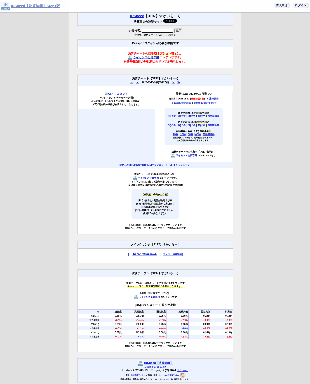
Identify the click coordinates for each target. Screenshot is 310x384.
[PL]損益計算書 (138, 165)
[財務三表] (124, 165)
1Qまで (172, 116)
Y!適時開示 (213, 98)
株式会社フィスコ (138, 375)
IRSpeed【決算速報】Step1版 (35, 6)
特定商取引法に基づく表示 (155, 367)
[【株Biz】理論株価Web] (142, 254)
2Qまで (182, 116)
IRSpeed (137, 16)
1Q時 (175, 134)
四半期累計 (213, 116)
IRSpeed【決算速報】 (158, 363)
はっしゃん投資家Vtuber (169, 375)
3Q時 (190, 134)
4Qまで (201, 116)
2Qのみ (182, 125)
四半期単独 (213, 125)
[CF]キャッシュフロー (180, 165)
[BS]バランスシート (157, 165)
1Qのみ (172, 125)
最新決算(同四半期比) (205, 103)
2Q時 (183, 134)
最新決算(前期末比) (181, 103)
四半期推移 (209, 134)
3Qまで (192, 116)
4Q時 (198, 134)
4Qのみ (201, 125)
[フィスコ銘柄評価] (171, 254)
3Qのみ (192, 125)
